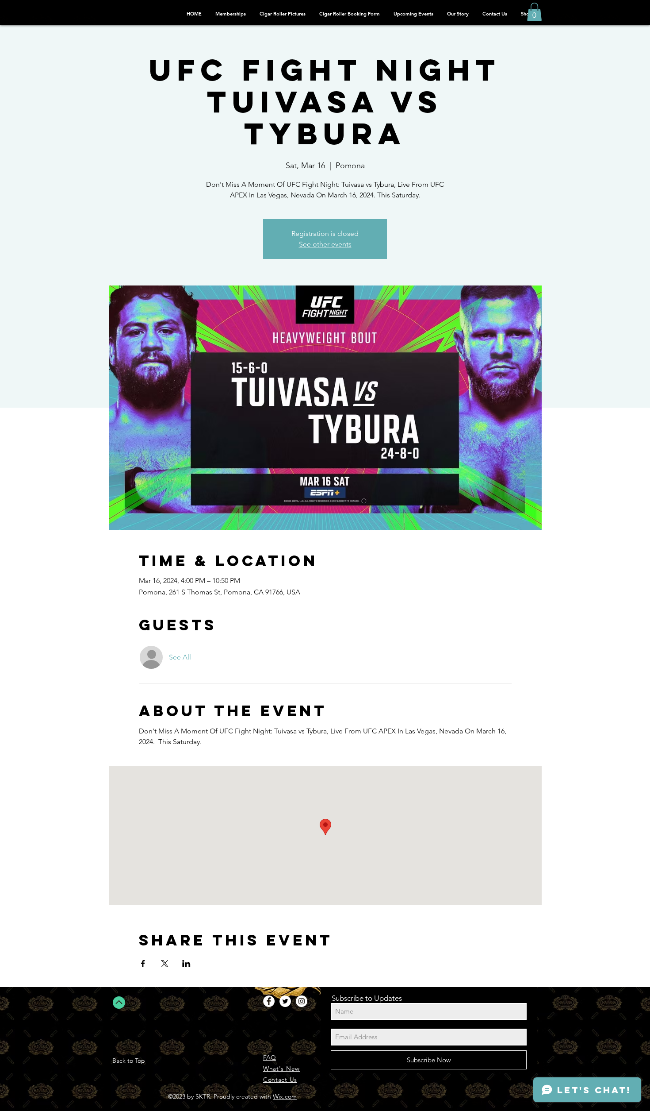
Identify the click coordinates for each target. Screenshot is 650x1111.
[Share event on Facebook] (143, 963)
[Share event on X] (165, 963)
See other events (325, 244)
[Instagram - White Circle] (301, 1001)
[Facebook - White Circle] (269, 1001)
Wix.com (285, 1096)
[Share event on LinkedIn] (186, 963)
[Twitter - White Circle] (285, 1001)
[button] (534, 12)
